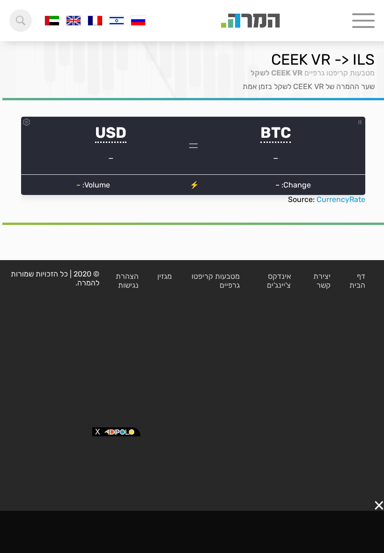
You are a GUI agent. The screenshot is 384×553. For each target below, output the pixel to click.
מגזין (164, 276)
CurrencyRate (341, 199)
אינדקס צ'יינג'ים (279, 281)
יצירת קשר (322, 281)
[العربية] (51, 20)
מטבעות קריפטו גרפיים (339, 72)
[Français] (95, 20)
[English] (73, 20)
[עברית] (116, 20)
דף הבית (357, 281)
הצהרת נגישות (127, 281)
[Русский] (138, 20)
